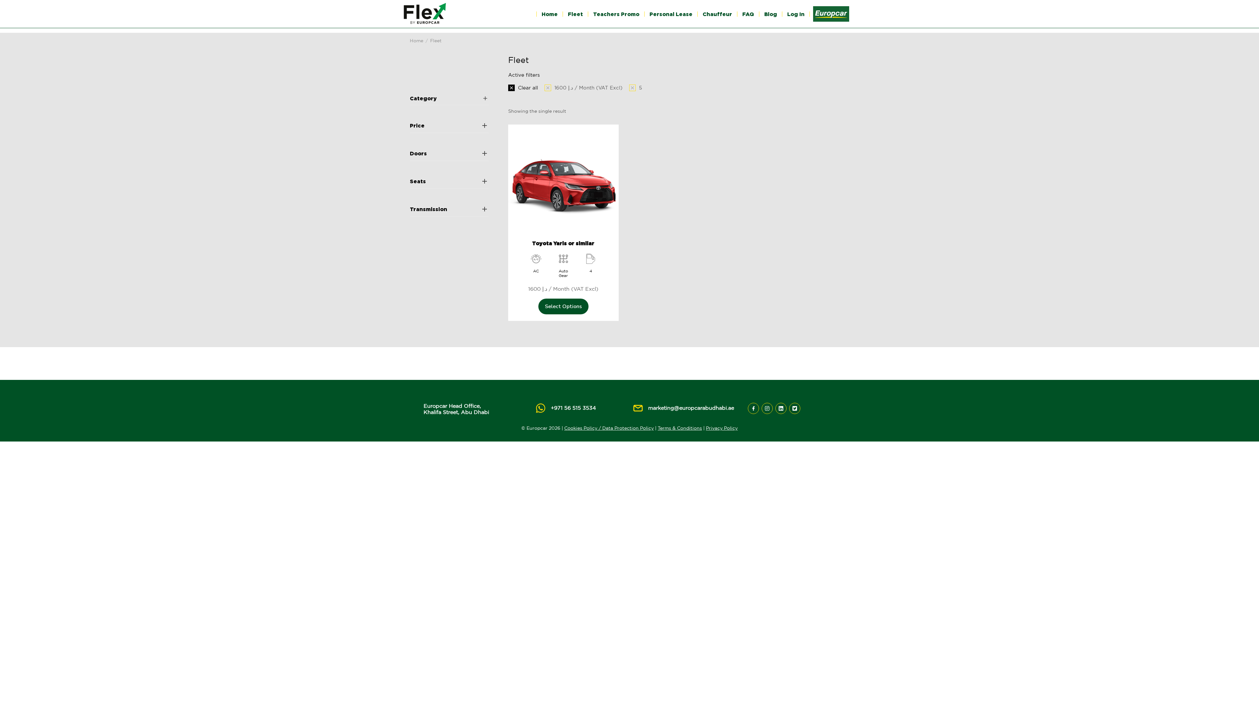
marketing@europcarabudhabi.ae (691, 408)
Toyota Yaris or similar (563, 243)
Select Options (563, 306)
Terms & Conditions (680, 428)
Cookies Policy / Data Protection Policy (609, 428)
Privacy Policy (722, 428)
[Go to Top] (1244, 693)
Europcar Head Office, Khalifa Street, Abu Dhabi (456, 409)
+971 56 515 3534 (573, 408)
